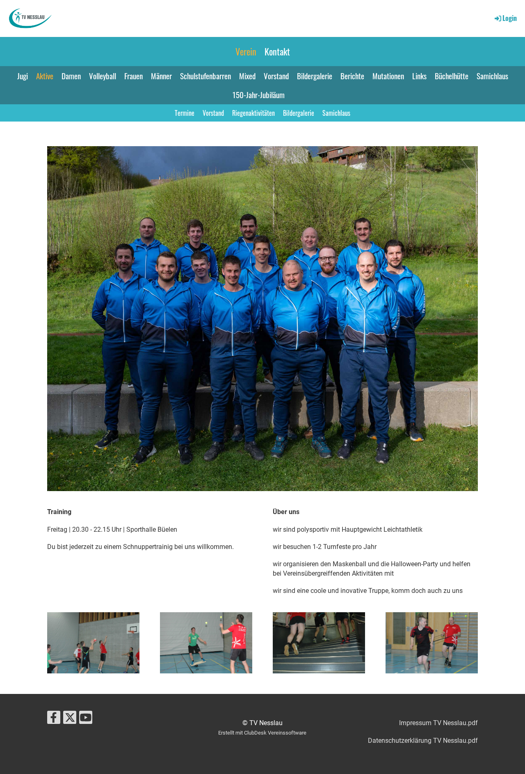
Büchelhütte (451, 75)
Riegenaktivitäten (253, 113)
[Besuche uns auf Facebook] (53, 719)
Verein (245, 51)
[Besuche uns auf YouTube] (85, 719)
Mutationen (388, 75)
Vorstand (276, 75)
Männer (161, 75)
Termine (184, 113)
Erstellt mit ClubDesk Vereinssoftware (262, 733)
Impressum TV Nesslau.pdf (438, 723)
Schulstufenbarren (205, 75)
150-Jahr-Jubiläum (259, 94)
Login (509, 18)
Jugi (22, 75)
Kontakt (277, 51)
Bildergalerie (314, 75)
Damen (71, 75)
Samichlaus (492, 75)
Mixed (247, 75)
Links (419, 75)
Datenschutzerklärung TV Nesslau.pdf (423, 740)
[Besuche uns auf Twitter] (69, 719)
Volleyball (102, 75)
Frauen (133, 75)
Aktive (44, 75)
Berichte (352, 75)
